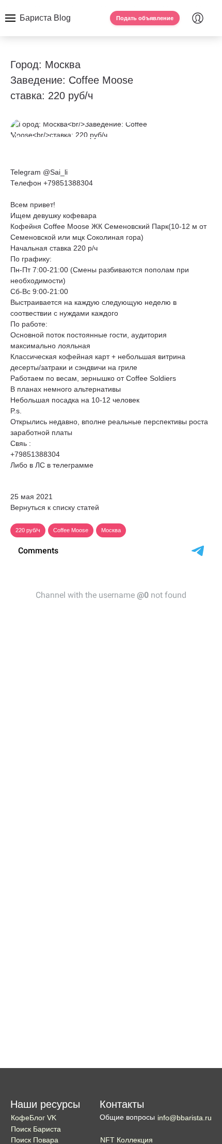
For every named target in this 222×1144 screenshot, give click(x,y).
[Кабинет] (198, 18)
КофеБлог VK (33, 1118)
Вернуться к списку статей (54, 507)
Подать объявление (144, 18)
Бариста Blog (45, 17)
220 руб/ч (27, 530)
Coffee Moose (70, 530)
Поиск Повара (34, 1140)
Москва (111, 530)
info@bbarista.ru (184, 1118)
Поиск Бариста (36, 1129)
